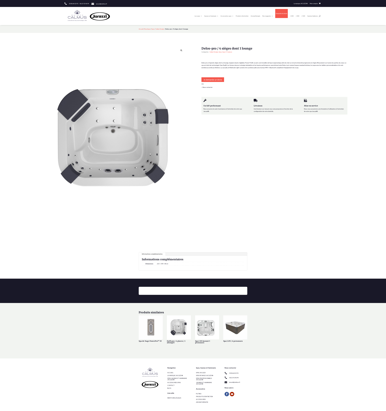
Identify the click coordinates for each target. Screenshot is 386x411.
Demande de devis (281, 13)
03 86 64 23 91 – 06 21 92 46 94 (79, 3)
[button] (181, 50)
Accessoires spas (226, 16)
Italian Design (160, 29)
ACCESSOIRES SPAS (174, 382)
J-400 (297, 16)
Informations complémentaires (152, 254)
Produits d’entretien (242, 16)
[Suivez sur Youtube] (232, 394)
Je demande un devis (212, 79)
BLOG (169, 388)
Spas (152, 29)
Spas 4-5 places (227, 52)
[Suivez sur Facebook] (227, 394)
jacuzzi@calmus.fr (101, 4)
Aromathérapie (255, 16)
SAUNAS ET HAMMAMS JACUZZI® (204, 383)
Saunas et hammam (210, 16)
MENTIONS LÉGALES (174, 398)
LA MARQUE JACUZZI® (175, 375)
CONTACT (171, 385)
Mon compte (314, 3)
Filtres (198, 393)
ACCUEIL (170, 372)
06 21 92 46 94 (234, 377)
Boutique (147, 29)
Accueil (141, 29)
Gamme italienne (312, 16)
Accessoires (201, 399)
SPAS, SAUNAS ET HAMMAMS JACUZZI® (177, 378)
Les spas (197, 16)
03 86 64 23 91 (234, 373)
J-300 (292, 16)
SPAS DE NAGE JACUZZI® (204, 375)
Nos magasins (266, 16)
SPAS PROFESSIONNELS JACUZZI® (204, 378)
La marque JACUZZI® (301, 3)
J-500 (303, 16)
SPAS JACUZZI (201, 372)
